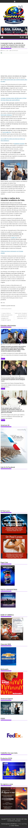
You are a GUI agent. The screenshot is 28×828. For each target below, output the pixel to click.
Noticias (9, 308)
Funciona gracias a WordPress (9, 823)
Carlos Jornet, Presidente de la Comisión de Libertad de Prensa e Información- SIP (21, 316)
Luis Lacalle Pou (7, 132)
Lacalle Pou (14, 237)
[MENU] (26, 37)
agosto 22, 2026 (5, 376)
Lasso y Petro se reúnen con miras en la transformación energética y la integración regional (6, 317)
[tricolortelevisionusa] (2, 37)
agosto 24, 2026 (5, 344)
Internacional (4, 308)
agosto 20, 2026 (5, 406)
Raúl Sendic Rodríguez (6, 115)
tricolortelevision (14, 50)
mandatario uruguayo (19, 143)
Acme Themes (15, 825)
